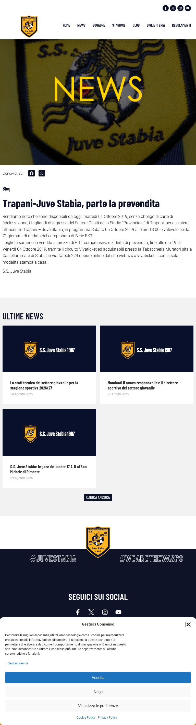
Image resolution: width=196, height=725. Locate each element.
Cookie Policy (86, 717)
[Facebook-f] (166, 8)
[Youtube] (188, 8)
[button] (188, 624)
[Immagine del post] (49, 349)
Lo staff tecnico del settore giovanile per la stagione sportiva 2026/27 (44, 385)
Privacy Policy (107, 717)
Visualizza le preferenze (98, 706)
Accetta (98, 677)
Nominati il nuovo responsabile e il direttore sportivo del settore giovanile (143, 385)
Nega (98, 691)
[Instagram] (180, 8)
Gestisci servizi (18, 663)
